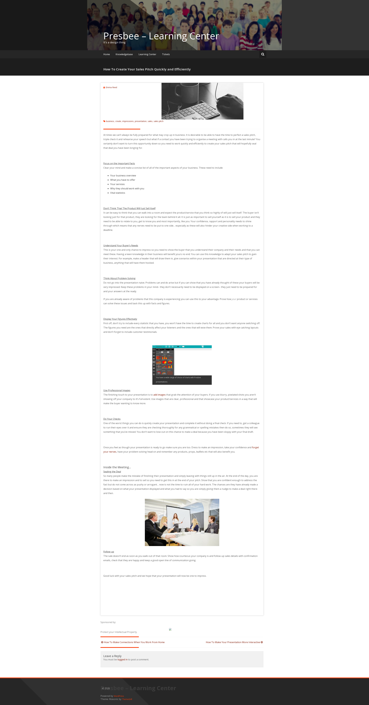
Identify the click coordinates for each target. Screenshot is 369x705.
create (118, 121)
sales (150, 121)
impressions (128, 121)
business (110, 121)
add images (159, 394)
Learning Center (147, 54)
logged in (122, 659)
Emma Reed (111, 87)
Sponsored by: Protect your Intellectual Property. (118, 627)
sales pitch (158, 121)
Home (106, 54)
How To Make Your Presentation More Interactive (233, 642)
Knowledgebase (124, 54)
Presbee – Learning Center (161, 35)
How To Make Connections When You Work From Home (134, 642)
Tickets (166, 54)
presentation (141, 121)
